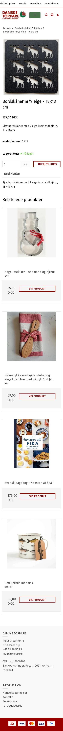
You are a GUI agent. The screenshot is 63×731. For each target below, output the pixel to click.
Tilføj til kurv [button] (47, 164)
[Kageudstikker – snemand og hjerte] (31, 237)
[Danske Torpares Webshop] (14, 15)
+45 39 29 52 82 (12, 649)
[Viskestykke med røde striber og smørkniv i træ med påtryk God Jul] (31, 341)
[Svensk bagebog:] (31, 448)
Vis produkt (37, 288)
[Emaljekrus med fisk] (31, 548)
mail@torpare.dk (13, 653)
